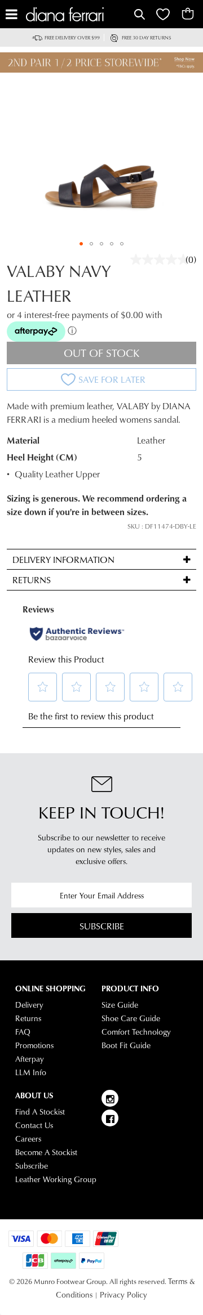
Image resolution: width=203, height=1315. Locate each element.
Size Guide (120, 1004)
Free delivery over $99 (72, 37)
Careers (28, 1138)
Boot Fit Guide (126, 1045)
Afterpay (29, 1058)
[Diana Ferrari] (78, 14)
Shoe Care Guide (131, 1018)
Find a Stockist (40, 1111)
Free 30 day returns (146, 37)
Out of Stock (102, 352)
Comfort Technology (136, 1031)
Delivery (29, 1004)
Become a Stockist (46, 1152)
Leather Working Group (55, 1179)
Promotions (34, 1045)
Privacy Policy (123, 1294)
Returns (28, 1018)
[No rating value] (162, 259)
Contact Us (34, 1125)
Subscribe (102, 925)
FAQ (22, 1031)
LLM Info (30, 1072)
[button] (81, 243)
